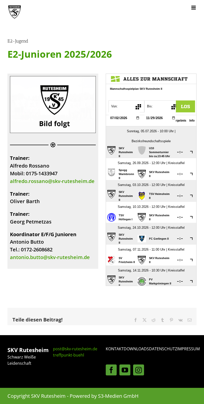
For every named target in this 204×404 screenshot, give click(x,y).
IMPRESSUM (188, 349)
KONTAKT (115, 349)
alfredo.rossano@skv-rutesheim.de (52, 181)
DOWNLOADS (136, 349)
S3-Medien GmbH (118, 396)
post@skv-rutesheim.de (75, 349)
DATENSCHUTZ (163, 349)
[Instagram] (138, 369)
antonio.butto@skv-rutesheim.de (50, 257)
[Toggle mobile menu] (194, 7)
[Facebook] (111, 369)
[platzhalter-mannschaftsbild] (53, 78)
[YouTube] (124, 369)
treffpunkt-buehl (68, 355)
